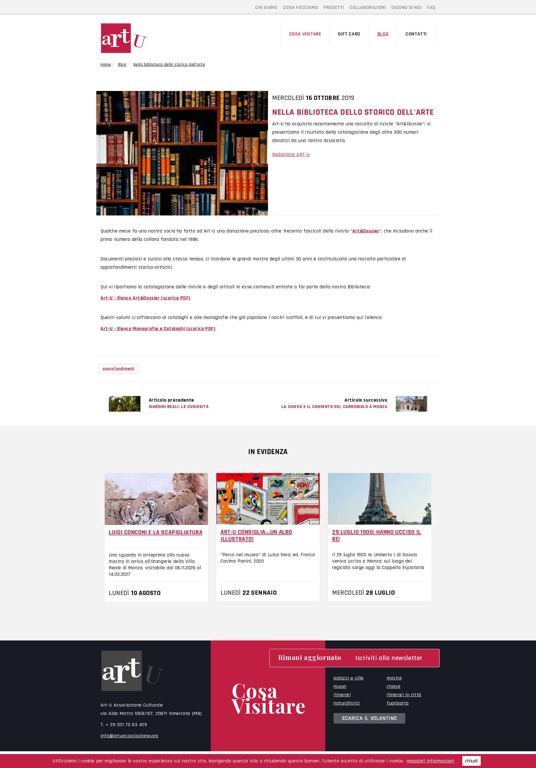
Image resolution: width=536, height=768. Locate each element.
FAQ (431, 7)
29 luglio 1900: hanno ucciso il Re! (376, 535)
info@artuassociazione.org (129, 736)
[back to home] (139, 38)
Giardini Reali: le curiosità (179, 407)
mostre (394, 678)
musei (340, 686)
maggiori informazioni (430, 761)
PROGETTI (334, 7)
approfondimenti (119, 368)
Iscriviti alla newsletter (389, 658)
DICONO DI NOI (406, 7)
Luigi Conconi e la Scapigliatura (155, 532)
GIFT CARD (349, 34)
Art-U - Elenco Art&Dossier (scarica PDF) (145, 298)
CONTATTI (416, 34)
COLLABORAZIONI (368, 7)
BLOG (383, 34)
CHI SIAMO (266, 7)
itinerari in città (404, 695)
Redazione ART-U (291, 154)
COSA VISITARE (305, 34)
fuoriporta (398, 703)
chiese (394, 686)
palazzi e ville (349, 678)
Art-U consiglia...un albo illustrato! (256, 535)
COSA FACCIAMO (300, 7)
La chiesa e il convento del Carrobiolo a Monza (334, 407)
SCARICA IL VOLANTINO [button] (369, 718)
